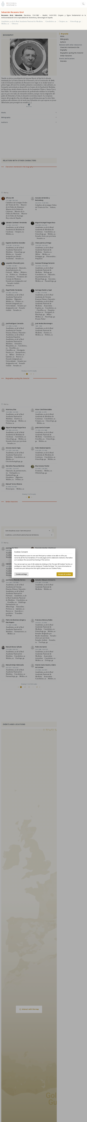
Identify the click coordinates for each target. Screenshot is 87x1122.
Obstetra (15, 24)
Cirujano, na (63, 21)
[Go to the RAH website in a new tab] (3, 3)
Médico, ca (5, 24)
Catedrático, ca (50, 21)
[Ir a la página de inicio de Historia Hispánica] (10, 3)
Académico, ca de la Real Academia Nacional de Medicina (22, 21)
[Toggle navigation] (83, 3)
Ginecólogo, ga (75, 21)
